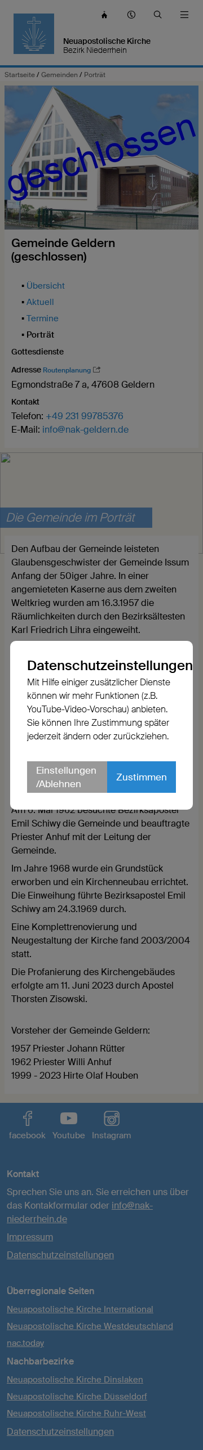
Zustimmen (141, 784)
